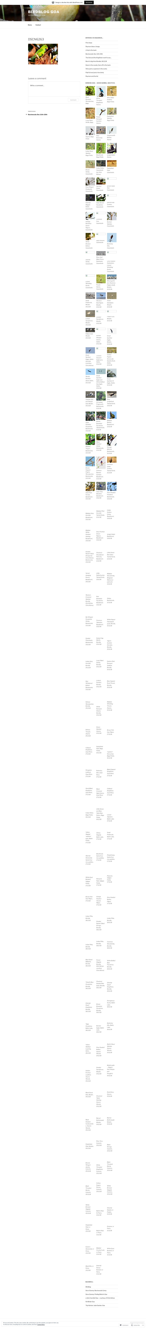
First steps (89, 43)
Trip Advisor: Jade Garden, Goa (95, 1305)
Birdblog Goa (43, 12)
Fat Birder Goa (90, 1301)
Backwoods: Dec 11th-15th (94, 54)
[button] (91, 95)
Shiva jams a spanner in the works (96, 69)
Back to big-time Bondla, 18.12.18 (96, 61)
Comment (73, 100)
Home (30, 25)
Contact (38, 25)
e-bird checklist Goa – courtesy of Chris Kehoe (100, 1298)
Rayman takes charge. (93, 46)
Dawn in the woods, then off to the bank (98, 65)
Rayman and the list (92, 76)
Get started (89, 2)
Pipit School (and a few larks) (95, 72)
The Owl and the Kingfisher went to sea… (98, 57)
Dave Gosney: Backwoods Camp (96, 1290)
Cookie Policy (41, 1324)
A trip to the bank (91, 50)
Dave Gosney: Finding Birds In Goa (96, 1294)
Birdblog (88, 1287)
